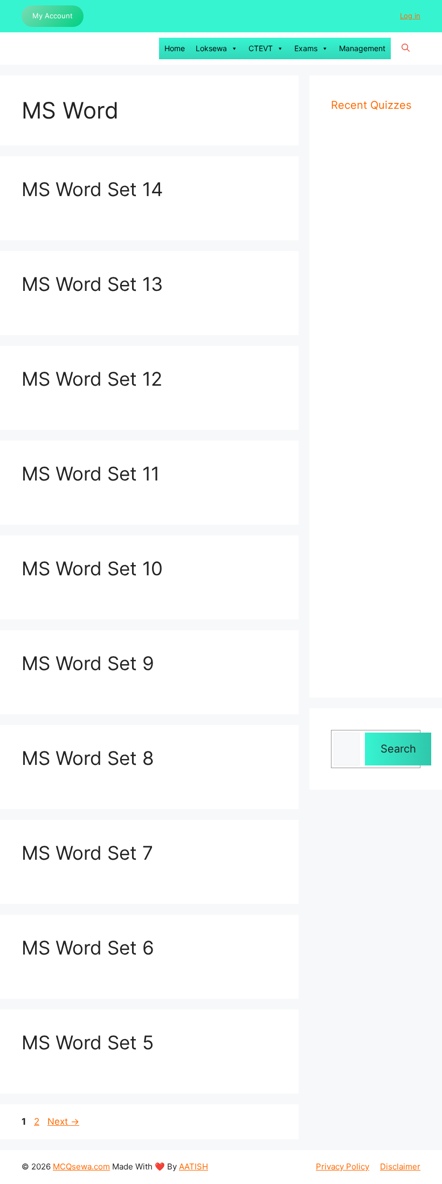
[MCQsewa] (32, 48)
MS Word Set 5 (88, 1042)
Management (362, 48)
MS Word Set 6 (88, 947)
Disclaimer (400, 1166)
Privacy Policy (342, 1166)
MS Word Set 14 (92, 189)
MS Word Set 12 (92, 378)
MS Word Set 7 (87, 852)
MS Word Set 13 (92, 284)
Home (174, 48)
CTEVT (260, 48)
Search (398, 748)
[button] (405, 48)
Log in (410, 15)
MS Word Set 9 (88, 663)
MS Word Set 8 (88, 758)
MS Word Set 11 (91, 473)
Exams (305, 48)
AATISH (193, 1166)
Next (63, 1121)
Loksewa (211, 48)
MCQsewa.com (81, 1166)
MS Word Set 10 (92, 568)
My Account (52, 15)
